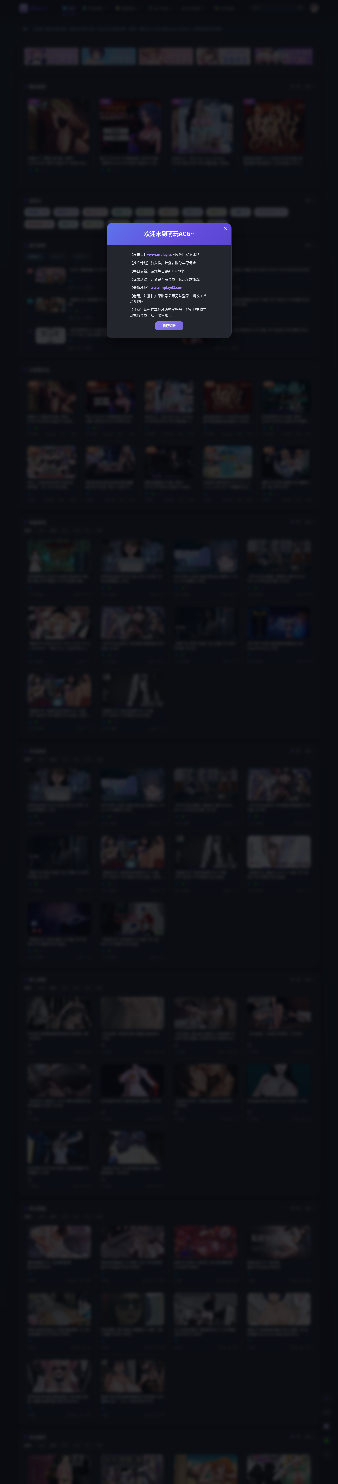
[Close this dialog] (225, 228)
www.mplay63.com (167, 287)
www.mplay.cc (159, 254)
